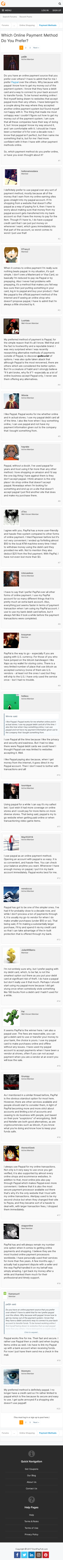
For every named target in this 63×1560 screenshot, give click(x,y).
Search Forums (10, 16)
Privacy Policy (31, 1534)
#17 (58, 1215)
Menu (8, 10)
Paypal (15, 82)
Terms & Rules (31, 1521)
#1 (59, 160)
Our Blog (31, 1475)
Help (31, 1515)
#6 (59, 501)
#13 (58, 939)
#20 (58, 1408)
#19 (58, 1360)
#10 (58, 775)
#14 (58, 1001)
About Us (31, 1482)
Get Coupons (31, 1469)
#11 (58, 826)
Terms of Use (31, 1528)
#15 (58, 1066)
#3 (59, 310)
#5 (59, 436)
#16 (58, 1137)
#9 (59, 685)
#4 (59, 385)
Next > (36, 47)
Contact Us (31, 1488)
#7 (59, 562)
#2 (59, 239)
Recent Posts (26, 16)
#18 (58, 1283)
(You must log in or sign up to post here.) (31, 1417)
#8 (59, 624)
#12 (58, 878)
